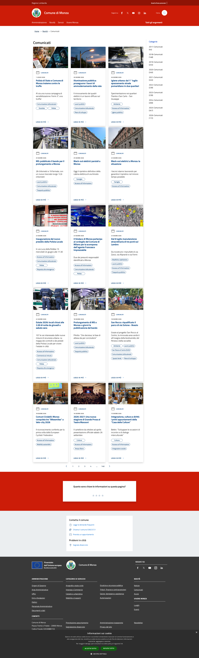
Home (37, 31)
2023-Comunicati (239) (156, 94)
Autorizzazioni (105, 598)
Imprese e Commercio (74, 589)
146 (102, 466)
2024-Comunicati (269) (156, 101)
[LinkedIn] (144, 12)
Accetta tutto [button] (90, 648)
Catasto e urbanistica (74, 593)
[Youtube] (132, 12)
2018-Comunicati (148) (156, 55)
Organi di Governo (39, 585)
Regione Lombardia (39, 3)
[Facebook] (121, 12)
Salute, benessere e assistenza (112, 593)
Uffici (34, 593)
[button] (99, 653)
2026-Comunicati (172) (156, 116)
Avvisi (136, 593)
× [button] (196, 632)
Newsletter (138, 622)
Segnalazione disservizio (75, 626)
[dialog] (99, 644)
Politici (34, 602)
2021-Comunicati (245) (156, 78)
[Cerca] (164, 13)
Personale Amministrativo (42, 606)
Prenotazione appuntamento (77, 622)
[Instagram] (138, 12)
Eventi (136, 609)
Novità (45, 31)
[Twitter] (126, 12)
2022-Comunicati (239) (156, 86)
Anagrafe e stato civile (74, 585)
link (121, 644)
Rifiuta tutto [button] (108, 648)
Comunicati (44, 73)
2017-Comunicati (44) (156, 48)
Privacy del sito (106, 626)
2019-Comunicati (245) (156, 63)
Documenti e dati (38, 610)
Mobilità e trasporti (73, 598)
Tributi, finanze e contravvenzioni (113, 589)
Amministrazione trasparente (111, 622)
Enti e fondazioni (38, 598)
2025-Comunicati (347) (156, 109)
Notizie (137, 585)
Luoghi (136, 605)
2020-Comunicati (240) (156, 71)
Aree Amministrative (40, 589)
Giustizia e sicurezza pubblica (111, 585)
